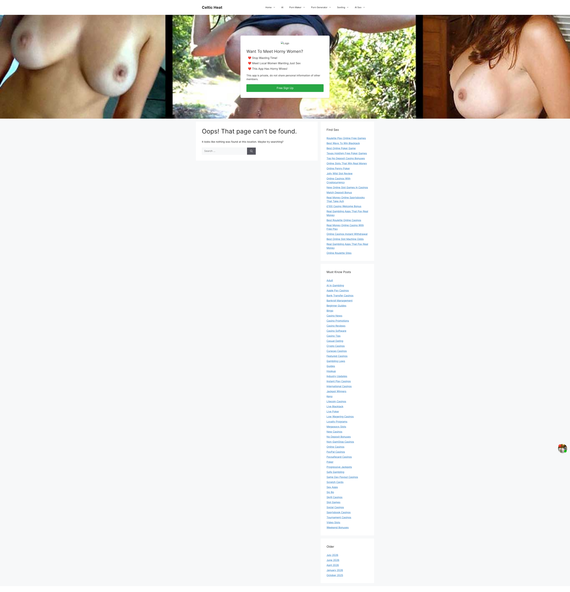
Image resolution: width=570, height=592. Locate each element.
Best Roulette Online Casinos (344, 220)
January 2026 (335, 570)
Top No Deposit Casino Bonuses (346, 158)
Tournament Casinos (339, 517)
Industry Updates (337, 376)
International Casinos (339, 386)
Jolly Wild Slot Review (340, 173)
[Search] (251, 151)
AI (282, 7)
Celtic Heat (212, 7)
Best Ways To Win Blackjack (343, 143)
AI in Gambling (335, 285)
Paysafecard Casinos (339, 456)
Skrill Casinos (334, 497)
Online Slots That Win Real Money (347, 163)
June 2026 (333, 560)
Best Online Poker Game (341, 148)
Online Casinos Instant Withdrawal (347, 234)
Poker (330, 461)
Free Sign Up (285, 88)
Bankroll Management (340, 300)
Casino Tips (334, 335)
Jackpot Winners (336, 391)
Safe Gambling (335, 472)
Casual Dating (335, 340)
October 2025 (335, 575)
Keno (329, 396)
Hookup (331, 371)
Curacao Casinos (337, 351)
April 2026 (333, 565)
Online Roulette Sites (339, 253)
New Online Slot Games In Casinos (347, 187)
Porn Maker (295, 7)
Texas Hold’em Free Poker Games (347, 153)
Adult (330, 280)
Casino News (334, 315)
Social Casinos (335, 507)
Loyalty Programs (337, 421)
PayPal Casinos (336, 451)
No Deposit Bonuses (339, 436)
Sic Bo (330, 492)
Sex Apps (332, 487)
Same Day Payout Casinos (342, 477)
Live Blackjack (335, 406)
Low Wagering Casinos (340, 416)
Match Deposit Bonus (339, 192)
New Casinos (334, 431)
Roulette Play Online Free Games (346, 138)
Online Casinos (335, 446)
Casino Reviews (336, 325)
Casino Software (336, 330)
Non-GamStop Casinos (340, 441)
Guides (331, 366)
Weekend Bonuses (338, 527)
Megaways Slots (336, 426)
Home (268, 7)
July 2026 (332, 555)
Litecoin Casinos (336, 401)
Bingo (330, 310)
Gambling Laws (336, 361)
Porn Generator (319, 7)
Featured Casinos (337, 356)
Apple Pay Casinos (338, 290)
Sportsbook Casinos (339, 512)
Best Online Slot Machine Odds (345, 239)
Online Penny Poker (338, 168)
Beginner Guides (336, 305)
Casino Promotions (338, 320)
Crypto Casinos (336, 345)
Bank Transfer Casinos (340, 295)
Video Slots (333, 522)
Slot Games (333, 502)
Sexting (341, 7)
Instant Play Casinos (339, 381)
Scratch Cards (335, 482)
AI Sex (358, 7)
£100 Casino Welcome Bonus (344, 206)
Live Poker (333, 411)
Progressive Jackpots (339, 467)
